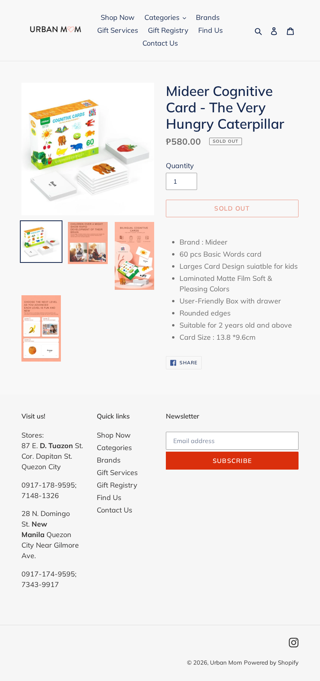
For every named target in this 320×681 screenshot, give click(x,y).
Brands (109, 460)
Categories (114, 447)
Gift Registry (117, 485)
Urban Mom (226, 662)
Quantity (180, 165)
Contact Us (114, 509)
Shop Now (114, 435)
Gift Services (117, 472)
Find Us (109, 497)
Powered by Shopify (271, 662)
